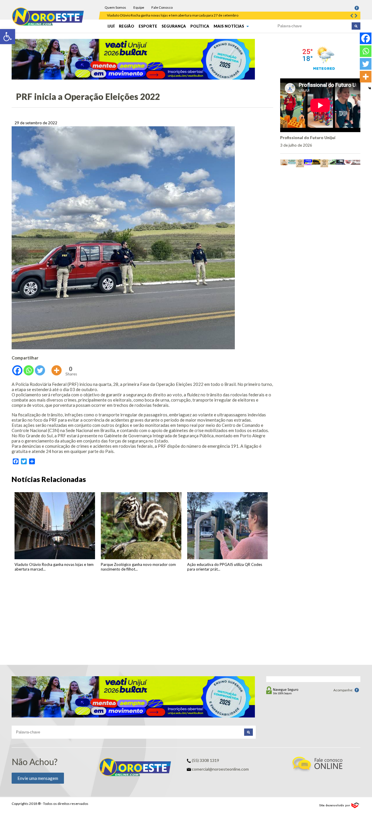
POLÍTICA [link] (199, 26)
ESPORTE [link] (148, 26)
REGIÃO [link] (126, 26)
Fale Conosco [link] (162, 7)
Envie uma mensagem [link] (37, 778)
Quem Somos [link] (115, 7)
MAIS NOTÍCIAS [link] (229, 26)
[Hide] (369, 88)
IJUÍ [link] (111, 26)
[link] (7, 36)
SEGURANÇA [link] (174, 26)
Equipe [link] (138, 7)
